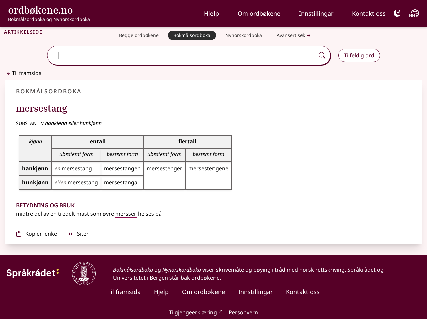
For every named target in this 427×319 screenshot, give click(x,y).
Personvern (243, 312)
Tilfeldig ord (359, 55)
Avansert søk (291, 35)
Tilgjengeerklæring (193, 312)
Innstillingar (316, 13)
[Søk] (322, 55)
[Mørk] (397, 13)
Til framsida (27, 73)
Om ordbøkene (259, 13)
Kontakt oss (369, 13)
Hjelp (211, 13)
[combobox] (181, 55)
